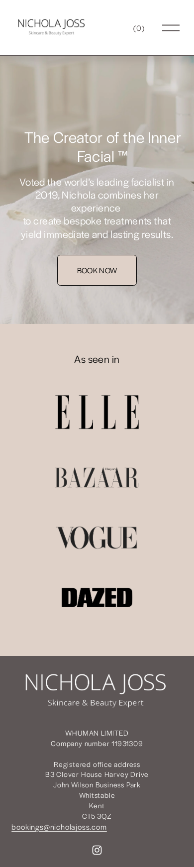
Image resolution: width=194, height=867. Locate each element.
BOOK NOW (97, 270)
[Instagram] (97, 850)
